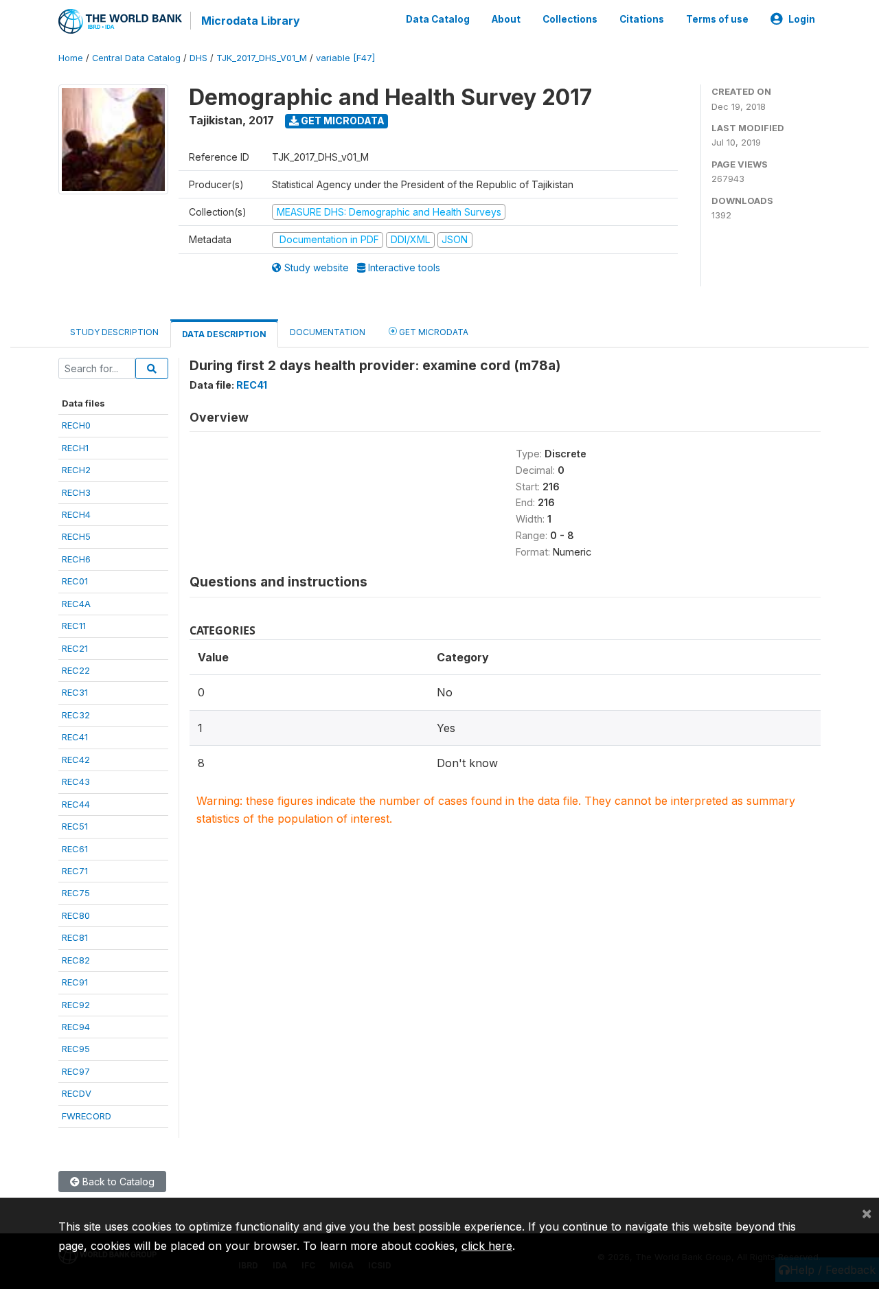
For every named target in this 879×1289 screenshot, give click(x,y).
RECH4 (76, 514)
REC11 (74, 625)
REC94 (76, 1026)
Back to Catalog (117, 1181)
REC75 (76, 892)
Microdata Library (250, 20)
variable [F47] (345, 58)
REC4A (76, 603)
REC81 (75, 937)
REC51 (75, 826)
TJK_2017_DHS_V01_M (261, 58)
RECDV (76, 1093)
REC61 (75, 848)
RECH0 (76, 425)
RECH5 (76, 536)
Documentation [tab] (327, 332)
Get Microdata (342, 120)
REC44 (76, 804)
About (506, 19)
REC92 (76, 1004)
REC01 (75, 580)
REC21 (75, 648)
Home (70, 58)
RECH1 (75, 447)
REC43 (76, 781)
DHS (198, 58)
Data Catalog (438, 19)
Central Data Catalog (136, 58)
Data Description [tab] (224, 334)
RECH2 (76, 469)
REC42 (76, 759)
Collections (570, 19)
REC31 (75, 692)
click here (486, 1246)
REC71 (75, 870)
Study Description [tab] (114, 332)
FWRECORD (86, 1115)
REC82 (76, 960)
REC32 (76, 714)
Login (801, 19)
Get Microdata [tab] (432, 332)
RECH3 (76, 492)
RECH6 (76, 559)
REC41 (75, 736)
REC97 (76, 1071)
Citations (641, 19)
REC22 (76, 670)
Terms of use (717, 19)
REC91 (75, 982)
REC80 (76, 915)
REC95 (76, 1048)
